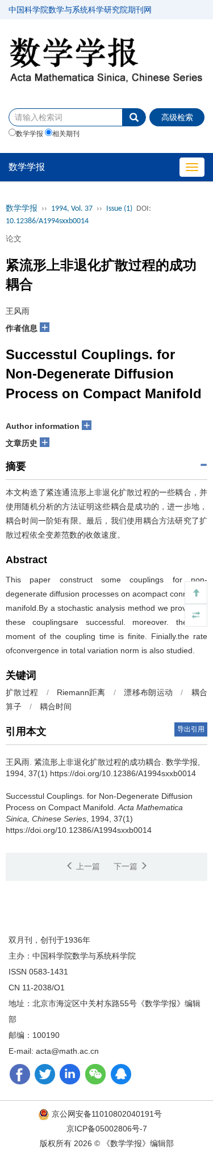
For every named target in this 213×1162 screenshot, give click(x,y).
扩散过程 (22, 692)
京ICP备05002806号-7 (106, 1128)
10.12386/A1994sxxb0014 (47, 221)
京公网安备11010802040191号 (105, 1113)
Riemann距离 (81, 692)
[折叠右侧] (196, 615)
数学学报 (29, 134)
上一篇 (87, 866)
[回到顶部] (196, 592)
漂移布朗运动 (148, 692)
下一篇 (127, 866)
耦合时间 (56, 706)
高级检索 (177, 117)
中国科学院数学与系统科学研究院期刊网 (80, 9)
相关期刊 (66, 134)
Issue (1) (119, 209)
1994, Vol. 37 (72, 209)
